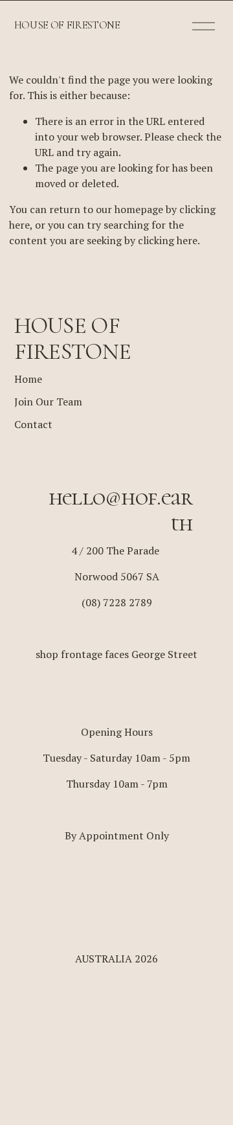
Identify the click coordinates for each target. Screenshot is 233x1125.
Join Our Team (48, 401)
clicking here (167, 240)
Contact (33, 424)
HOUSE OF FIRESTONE (67, 25)
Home (28, 379)
